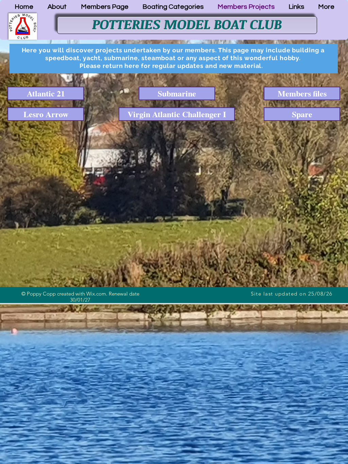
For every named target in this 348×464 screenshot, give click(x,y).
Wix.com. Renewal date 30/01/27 (104, 296)
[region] (174, 58)
